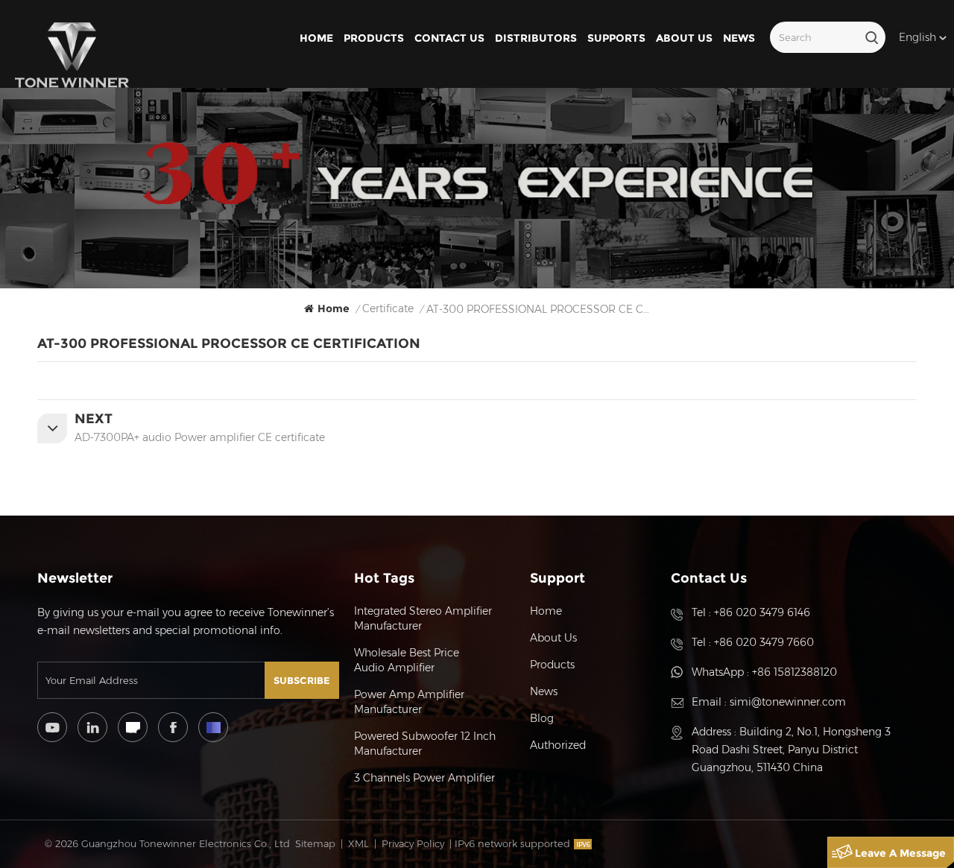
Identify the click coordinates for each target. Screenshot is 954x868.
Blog (542, 718)
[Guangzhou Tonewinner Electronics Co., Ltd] (72, 55)
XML (358, 843)
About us (684, 38)
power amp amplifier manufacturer (409, 702)
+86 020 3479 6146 (762, 612)
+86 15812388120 (794, 672)
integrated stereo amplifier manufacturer (423, 618)
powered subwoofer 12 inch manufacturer (425, 743)
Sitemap (315, 843)
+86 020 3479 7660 (764, 642)
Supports (616, 38)
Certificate (388, 308)
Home (316, 38)
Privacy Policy (413, 843)
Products (374, 38)
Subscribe (302, 680)
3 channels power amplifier (424, 778)
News (739, 38)
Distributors (536, 38)
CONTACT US (449, 38)
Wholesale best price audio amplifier (406, 660)
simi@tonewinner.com (788, 702)
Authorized (558, 745)
